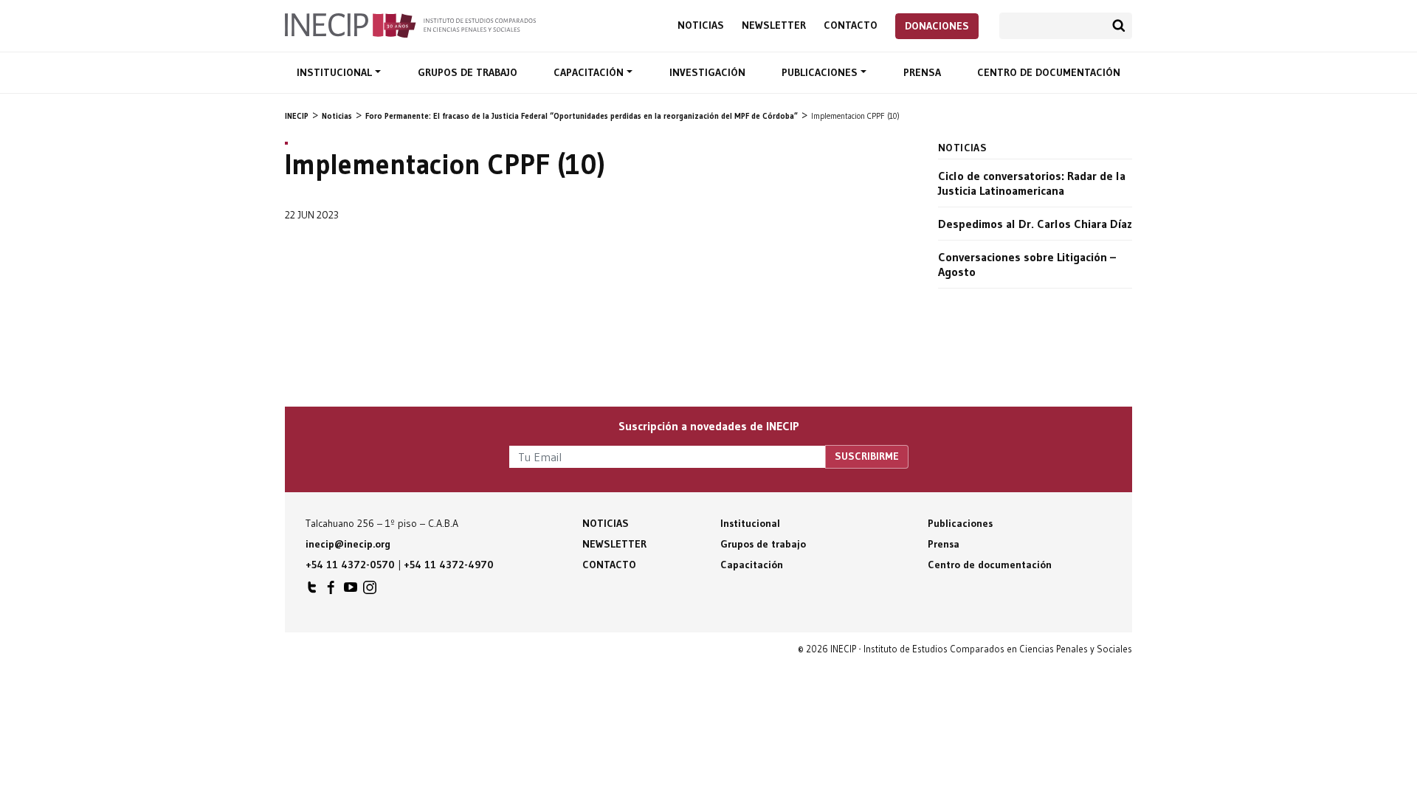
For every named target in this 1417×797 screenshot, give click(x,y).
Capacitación (590, 72)
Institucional (336, 72)
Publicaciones (821, 72)
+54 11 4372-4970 (449, 564)
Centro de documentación (1048, 72)
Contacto (851, 25)
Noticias (701, 25)
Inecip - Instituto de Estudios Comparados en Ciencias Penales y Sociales (410, 24)
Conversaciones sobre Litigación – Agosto (1027, 264)
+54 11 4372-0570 (350, 564)
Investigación (707, 72)
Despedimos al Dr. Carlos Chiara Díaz (1035, 223)
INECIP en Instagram (369, 591)
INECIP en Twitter (312, 591)
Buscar (1119, 25)
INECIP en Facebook (331, 591)
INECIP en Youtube (350, 591)
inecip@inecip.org (348, 544)
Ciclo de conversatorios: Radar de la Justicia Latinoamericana (1031, 183)
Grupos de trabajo (467, 72)
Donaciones (937, 25)
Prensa (922, 72)
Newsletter (774, 25)
